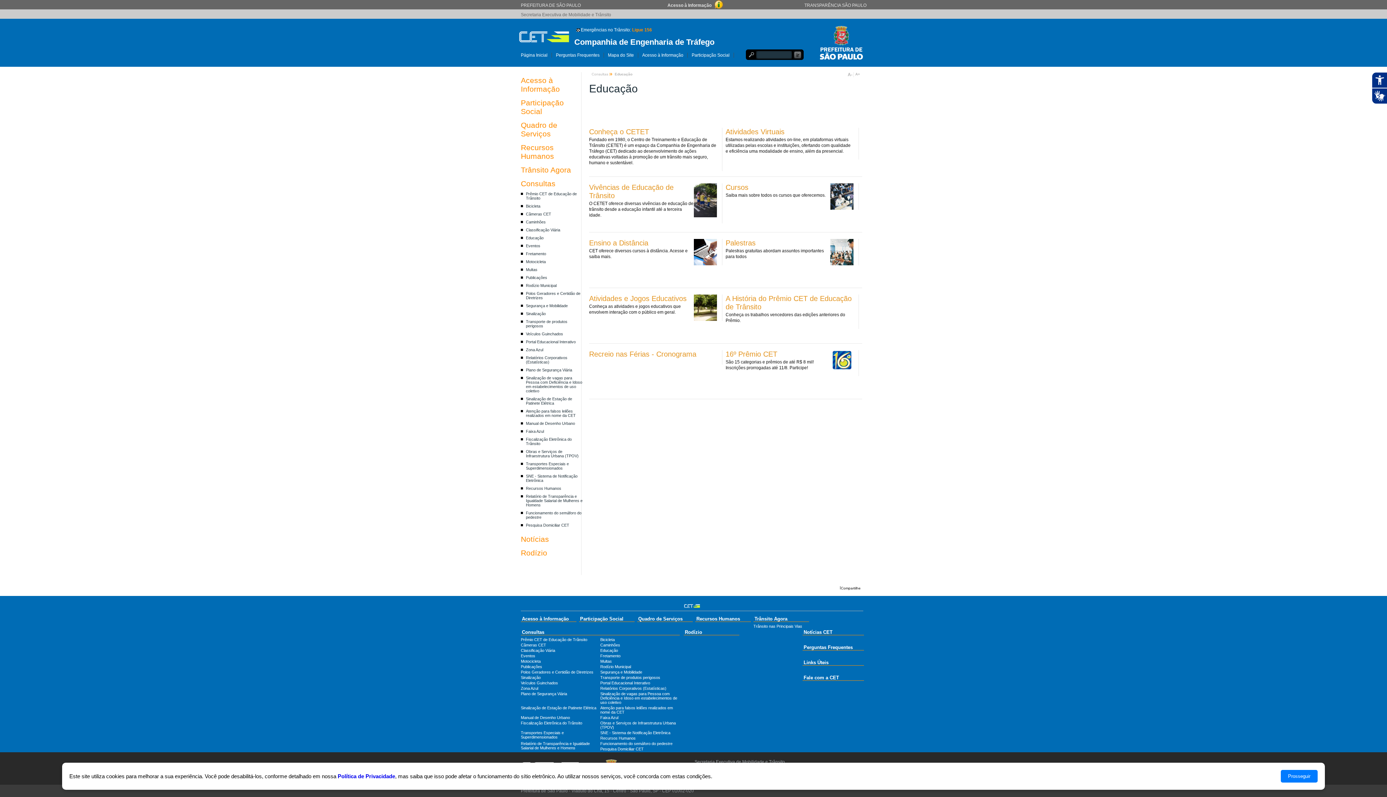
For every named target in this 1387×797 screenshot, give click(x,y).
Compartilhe (851, 588)
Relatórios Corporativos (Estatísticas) (546, 360)
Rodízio (534, 553)
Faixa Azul (535, 431)
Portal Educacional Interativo (551, 342)
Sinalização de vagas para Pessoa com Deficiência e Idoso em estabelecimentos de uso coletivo (554, 384)
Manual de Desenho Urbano (550, 423)
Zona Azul (534, 350)
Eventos (533, 246)
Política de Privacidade (366, 776)
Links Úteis (816, 662)
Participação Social (711, 55)
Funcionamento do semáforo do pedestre (636, 743)
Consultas (538, 183)
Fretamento (536, 254)
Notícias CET (818, 632)
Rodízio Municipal (541, 285)
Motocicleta (536, 262)
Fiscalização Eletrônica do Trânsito (551, 723)
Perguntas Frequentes (578, 55)
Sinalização (536, 314)
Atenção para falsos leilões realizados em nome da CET (551, 413)
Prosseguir (1299, 776)
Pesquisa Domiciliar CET (547, 525)
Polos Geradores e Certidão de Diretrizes (557, 672)
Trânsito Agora (546, 170)
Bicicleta (533, 206)
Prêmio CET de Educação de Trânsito (554, 639)
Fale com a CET (821, 677)
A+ (857, 74)
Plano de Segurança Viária (549, 370)
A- (850, 74)
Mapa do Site (621, 55)
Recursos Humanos (537, 151)
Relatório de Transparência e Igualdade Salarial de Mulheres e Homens (554, 500)
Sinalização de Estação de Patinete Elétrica (549, 401)
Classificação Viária (543, 230)
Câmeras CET (538, 214)
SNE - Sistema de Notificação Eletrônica (635, 733)
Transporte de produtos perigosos (630, 677)
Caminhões (536, 222)
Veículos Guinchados (544, 334)
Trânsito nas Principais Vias (777, 626)
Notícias (535, 539)
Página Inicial (534, 55)
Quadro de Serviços (539, 129)
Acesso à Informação (662, 55)
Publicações (536, 277)
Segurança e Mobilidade (547, 306)
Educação (535, 238)
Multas (531, 269)
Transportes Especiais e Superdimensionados (547, 466)
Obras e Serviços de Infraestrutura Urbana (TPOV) (552, 453)
